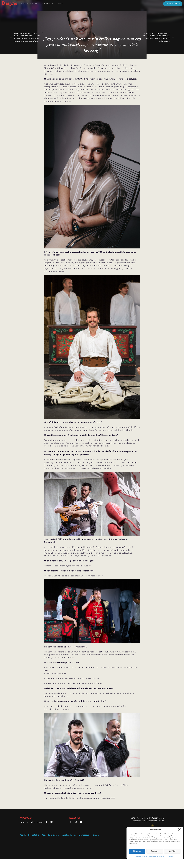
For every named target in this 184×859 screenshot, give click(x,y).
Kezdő (23, 835)
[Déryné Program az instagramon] (75, 822)
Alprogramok (27, 4)
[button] (180, 830)
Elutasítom (154, 851)
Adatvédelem (69, 835)
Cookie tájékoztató (141, 856)
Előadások (45, 4)
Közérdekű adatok (51, 835)
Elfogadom (137, 851)
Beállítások (172, 851)
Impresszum (170, 856)
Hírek (60, 4)
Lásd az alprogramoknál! (36, 822)
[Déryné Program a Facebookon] (71, 822)
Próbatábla (33, 835)
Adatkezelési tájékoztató (157, 856)
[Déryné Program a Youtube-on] (81, 822)
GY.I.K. (96, 835)
